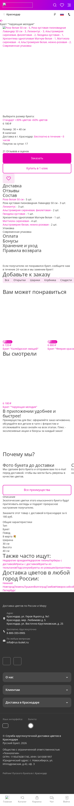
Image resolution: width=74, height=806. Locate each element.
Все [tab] (7, 280)
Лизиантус (9, 206)
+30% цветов (23, 120)
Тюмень (19, 586)
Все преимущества (37, 490)
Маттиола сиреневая (16, 221)
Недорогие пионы (38, 560)
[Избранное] (62, 5)
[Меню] (69, 5)
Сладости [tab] (66, 280)
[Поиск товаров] (55, 5)
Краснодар (13, 14)
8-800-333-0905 (16, 633)
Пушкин (29, 586)
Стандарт (8, 120)
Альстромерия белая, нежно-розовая (26, 224)
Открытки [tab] (19, 280)
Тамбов (50, 586)
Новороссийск (64, 586)
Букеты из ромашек (43, 567)
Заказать (37, 158)
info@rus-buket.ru (18, 642)
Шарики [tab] (35, 280)
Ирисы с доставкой (27, 564)
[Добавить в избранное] (9, 178)
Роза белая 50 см (13, 199)
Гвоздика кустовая (14, 213)
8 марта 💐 (9, 536)
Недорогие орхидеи (15, 560)
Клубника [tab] (50, 280)
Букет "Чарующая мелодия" (20, 405)
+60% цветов (39, 120)
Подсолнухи (24, 567)
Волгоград (40, 586)
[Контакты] (69, 14)
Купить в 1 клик (37, 168)
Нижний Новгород (8, 584)
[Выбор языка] (62, 14)
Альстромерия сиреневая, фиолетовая (27, 210)
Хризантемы (63, 567)
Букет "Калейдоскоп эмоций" (20, 345)
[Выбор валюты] (55, 14)
